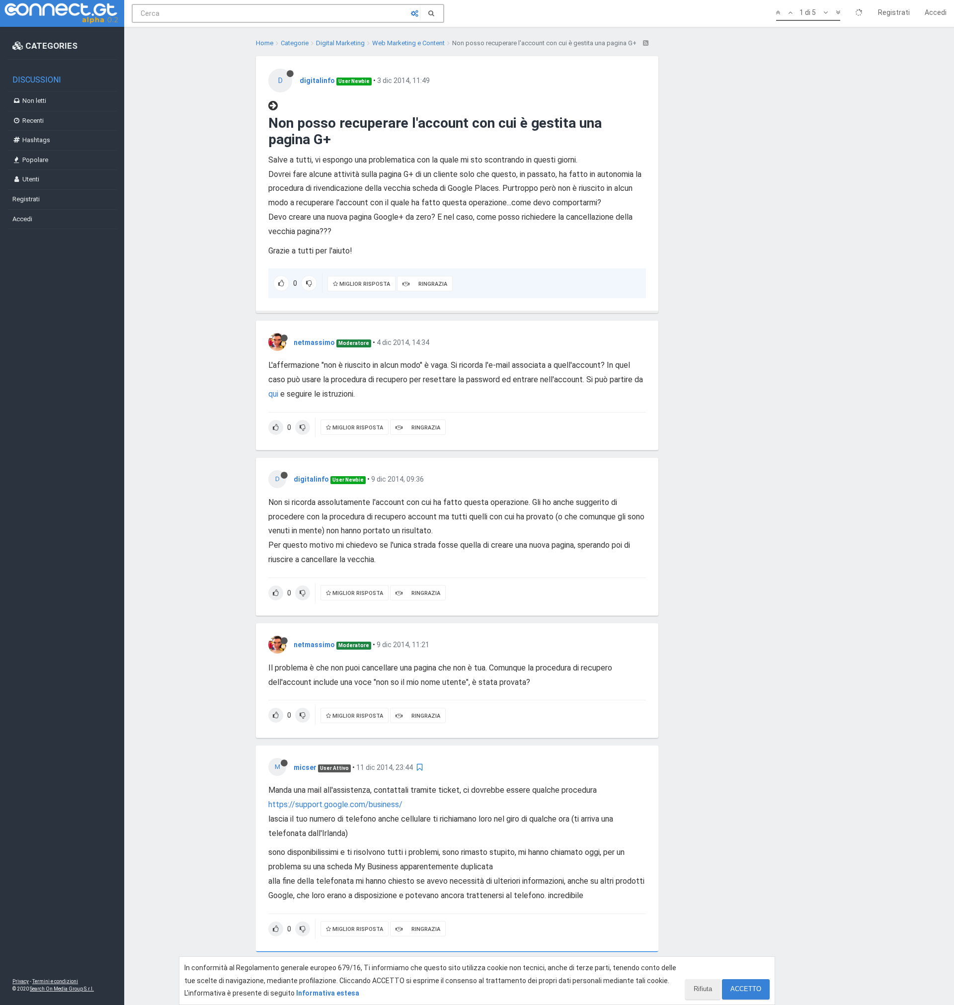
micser (305, 767)
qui (273, 394)
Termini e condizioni (55, 981)
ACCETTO (745, 989)
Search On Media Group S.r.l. (62, 989)
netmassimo (314, 342)
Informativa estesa (327, 993)
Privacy (20, 981)
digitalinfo (317, 80)
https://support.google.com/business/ (335, 804)
